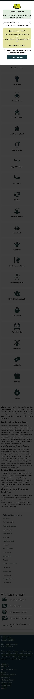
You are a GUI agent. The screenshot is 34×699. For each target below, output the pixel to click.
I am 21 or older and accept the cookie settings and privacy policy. (17, 51)
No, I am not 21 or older (17, 45)
